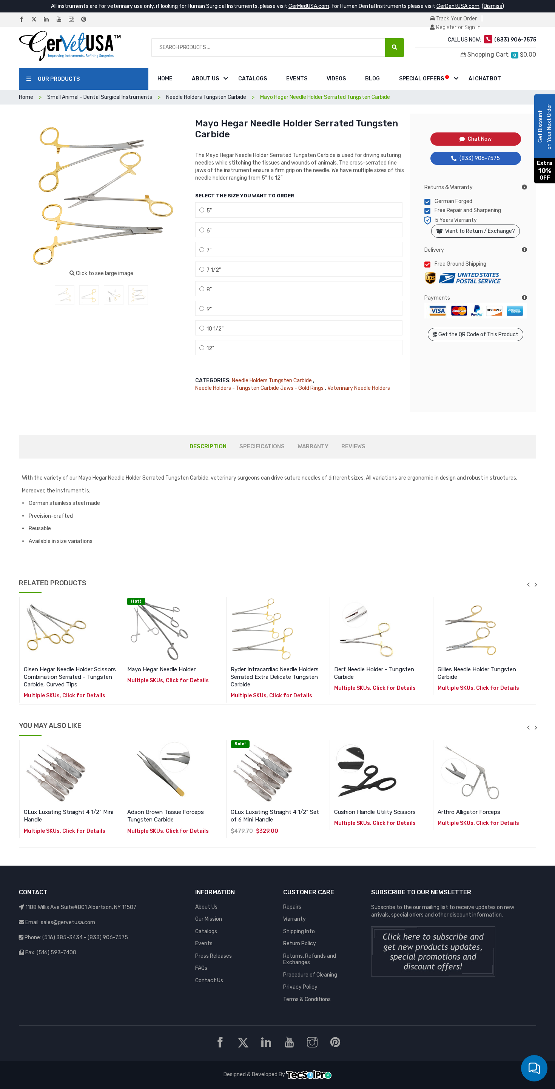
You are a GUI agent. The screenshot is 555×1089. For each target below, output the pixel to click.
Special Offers (422, 78)
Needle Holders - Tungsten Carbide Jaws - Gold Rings (259, 388)
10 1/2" (214, 329)
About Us (205, 78)
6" (207, 231)
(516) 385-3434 (62, 937)
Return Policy (299, 943)
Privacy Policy (300, 987)
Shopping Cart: (501, 54)
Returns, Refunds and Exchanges (309, 959)
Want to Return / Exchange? (479, 231)
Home (165, 78)
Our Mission (208, 919)
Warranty (294, 919)
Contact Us (209, 980)
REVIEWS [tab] (353, 446)
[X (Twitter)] (37, 19)
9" (208, 309)
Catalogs (252, 78)
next (535, 584)
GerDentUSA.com (457, 6)
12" (209, 348)
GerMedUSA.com (308, 6)
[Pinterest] (86, 19)
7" (207, 250)
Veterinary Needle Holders (358, 388)
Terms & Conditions (307, 999)
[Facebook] (24, 19)
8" (208, 289)
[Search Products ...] (394, 47)
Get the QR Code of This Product (477, 334)
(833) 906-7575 (479, 158)
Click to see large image (104, 273)
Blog (372, 78)
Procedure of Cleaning (310, 975)
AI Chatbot (485, 78)
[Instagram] (74, 19)
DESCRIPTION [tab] (208, 446)
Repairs (292, 907)
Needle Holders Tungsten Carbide (272, 380)
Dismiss (493, 6)
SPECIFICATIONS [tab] (262, 446)
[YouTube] (62, 19)
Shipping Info (299, 931)
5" (208, 211)
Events (296, 78)
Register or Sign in (458, 27)
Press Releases (213, 956)
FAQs (201, 968)
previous (528, 584)
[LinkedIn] (49, 19)
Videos (336, 78)
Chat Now (480, 139)
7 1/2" (212, 270)
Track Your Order (456, 18)
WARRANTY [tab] (313, 446)
